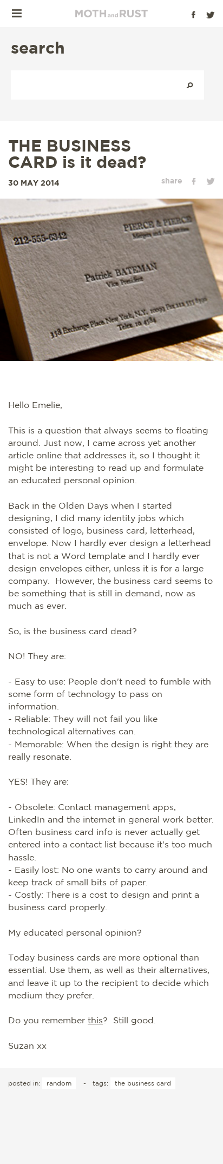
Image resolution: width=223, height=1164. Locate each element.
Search (189, 85)
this (95, 1020)
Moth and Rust (111, 13)
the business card (143, 1083)
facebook (193, 181)
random (59, 1083)
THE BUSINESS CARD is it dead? (77, 153)
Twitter (210, 14)
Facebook (193, 14)
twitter (210, 181)
